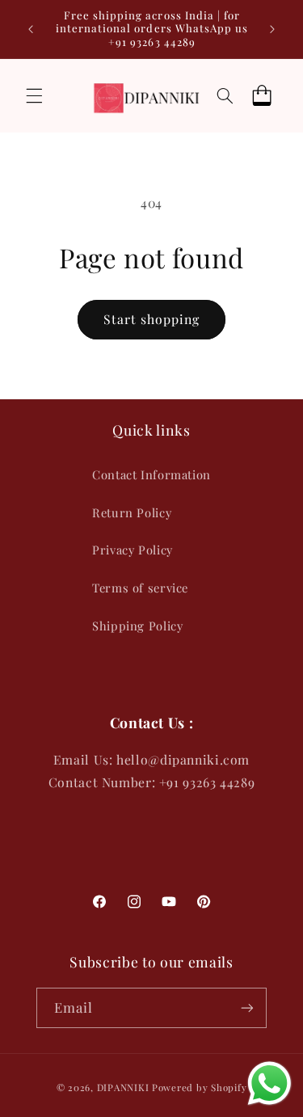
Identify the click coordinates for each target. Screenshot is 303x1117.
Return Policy (131, 512)
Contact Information (151, 474)
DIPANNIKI (123, 1087)
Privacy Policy (132, 550)
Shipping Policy (137, 626)
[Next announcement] (272, 29)
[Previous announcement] (30, 29)
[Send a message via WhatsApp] (269, 1083)
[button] (34, 95)
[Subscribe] (247, 1007)
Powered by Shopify (199, 1087)
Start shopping (151, 318)
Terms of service (140, 588)
